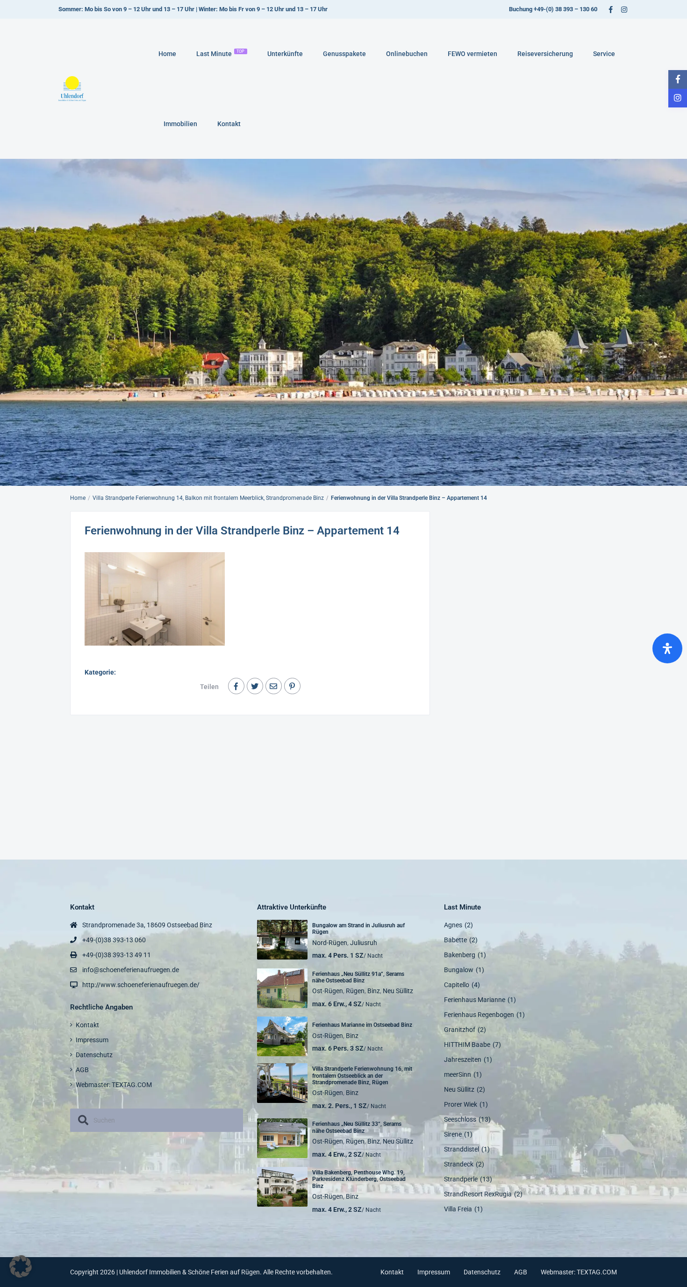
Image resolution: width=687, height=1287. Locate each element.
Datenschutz (94, 1055)
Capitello (456, 984)
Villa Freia (458, 1209)
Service (604, 53)
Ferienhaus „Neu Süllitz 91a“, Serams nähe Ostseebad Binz (358, 977)
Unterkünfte (285, 53)
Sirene (453, 1134)
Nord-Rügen (329, 942)
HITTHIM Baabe (467, 1044)
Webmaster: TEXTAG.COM (114, 1084)
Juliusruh (363, 942)
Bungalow (458, 970)
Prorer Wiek (460, 1104)
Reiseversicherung (545, 53)
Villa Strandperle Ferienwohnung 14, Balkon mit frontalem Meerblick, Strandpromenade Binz (208, 498)
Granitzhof (459, 1029)
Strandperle (461, 1179)
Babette (455, 940)
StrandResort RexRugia (478, 1194)
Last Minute (220, 53)
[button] (20, 1266)
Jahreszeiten (462, 1059)
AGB (82, 1070)
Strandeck (458, 1164)
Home (167, 53)
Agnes (453, 925)
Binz (373, 991)
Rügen (355, 991)
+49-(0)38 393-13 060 (114, 940)
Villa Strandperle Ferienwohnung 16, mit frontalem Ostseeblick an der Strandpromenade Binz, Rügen (362, 1076)
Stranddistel (461, 1149)
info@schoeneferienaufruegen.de (130, 970)
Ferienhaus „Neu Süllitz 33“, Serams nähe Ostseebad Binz (356, 1127)
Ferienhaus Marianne (474, 999)
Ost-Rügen (327, 991)
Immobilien (180, 124)
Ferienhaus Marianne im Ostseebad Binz (362, 1025)
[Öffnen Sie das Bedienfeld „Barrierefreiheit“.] (667, 648)
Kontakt (229, 124)
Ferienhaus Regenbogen (479, 1014)
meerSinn (457, 1074)
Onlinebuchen (407, 53)
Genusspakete (344, 53)
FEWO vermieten (472, 53)
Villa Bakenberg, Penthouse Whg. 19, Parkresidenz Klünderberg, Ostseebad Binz (359, 1179)
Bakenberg (459, 955)
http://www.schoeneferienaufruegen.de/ (141, 984)
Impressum (92, 1040)
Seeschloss (460, 1119)
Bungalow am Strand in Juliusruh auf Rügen (358, 928)
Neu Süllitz (398, 991)
